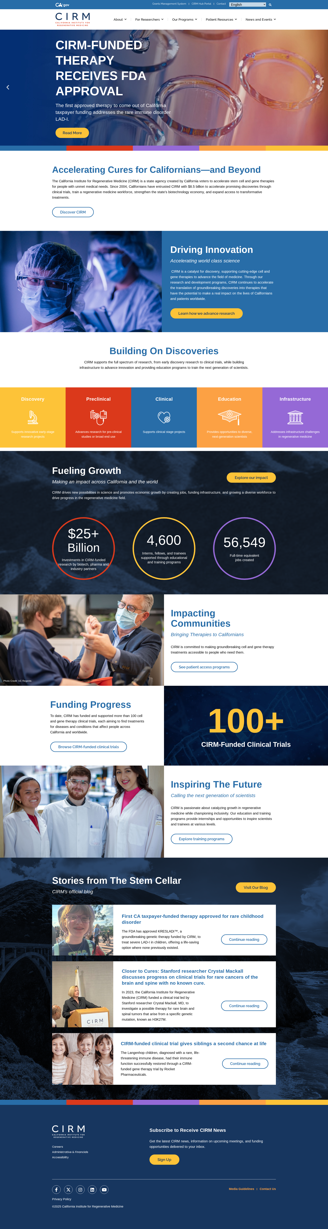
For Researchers (147, 19)
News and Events (259, 19)
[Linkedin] (92, 1189)
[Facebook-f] (56, 1189)
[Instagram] (80, 1189)
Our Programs (182, 19)
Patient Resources (219, 19)
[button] (270, 5)
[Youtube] (104, 1189)
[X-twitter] (68, 1189)
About (118, 19)
